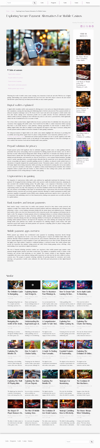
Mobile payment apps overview (16, 88)
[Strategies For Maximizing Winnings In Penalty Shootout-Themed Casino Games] (67, 374)
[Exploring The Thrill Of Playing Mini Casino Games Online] (15, 374)
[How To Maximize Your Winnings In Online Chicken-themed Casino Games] (50, 285)
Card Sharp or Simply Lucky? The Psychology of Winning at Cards (83, 84)
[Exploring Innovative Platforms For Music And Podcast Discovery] (83, 149)
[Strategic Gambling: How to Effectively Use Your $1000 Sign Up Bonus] (67, 404)
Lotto (42, 3)
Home (7, 11)
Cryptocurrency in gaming (14, 81)
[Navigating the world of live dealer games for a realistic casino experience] (15, 314)
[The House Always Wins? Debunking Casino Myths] (83, 47)
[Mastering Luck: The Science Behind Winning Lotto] (83, 99)
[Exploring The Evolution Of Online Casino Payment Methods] (84, 344)
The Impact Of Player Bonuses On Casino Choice (15, 413)
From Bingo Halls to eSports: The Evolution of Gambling (83, 135)
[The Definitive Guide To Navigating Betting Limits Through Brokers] (15, 285)
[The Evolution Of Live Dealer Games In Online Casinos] (50, 404)
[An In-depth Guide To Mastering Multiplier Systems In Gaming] (84, 285)
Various (88, 3)
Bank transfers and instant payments (17, 85)
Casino (76, 3)
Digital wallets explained (14, 74)
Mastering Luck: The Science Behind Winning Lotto (82, 110)
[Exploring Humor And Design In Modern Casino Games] (32, 285)
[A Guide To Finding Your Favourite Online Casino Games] (50, 344)
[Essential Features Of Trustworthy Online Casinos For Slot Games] (67, 344)
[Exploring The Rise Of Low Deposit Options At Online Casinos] (32, 374)
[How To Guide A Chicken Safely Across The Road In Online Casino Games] (32, 344)
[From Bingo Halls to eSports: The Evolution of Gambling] (83, 124)
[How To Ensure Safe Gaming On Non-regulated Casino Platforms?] (67, 285)
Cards (65, 3)
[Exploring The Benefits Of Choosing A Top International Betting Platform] (50, 374)
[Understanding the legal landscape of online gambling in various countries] (32, 314)
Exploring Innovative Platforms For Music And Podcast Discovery (82, 161)
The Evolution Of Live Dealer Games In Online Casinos (49, 413)
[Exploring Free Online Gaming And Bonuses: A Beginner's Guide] (67, 314)
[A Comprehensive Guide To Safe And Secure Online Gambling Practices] (50, 314)
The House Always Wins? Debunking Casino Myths (82, 58)
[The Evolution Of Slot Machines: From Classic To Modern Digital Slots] (84, 374)
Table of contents (15, 70)
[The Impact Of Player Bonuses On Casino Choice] (15, 404)
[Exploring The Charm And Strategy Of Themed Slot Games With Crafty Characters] (84, 314)
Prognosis (53, 3)
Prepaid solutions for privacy (15, 78)
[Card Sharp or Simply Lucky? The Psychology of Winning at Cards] (83, 72)
